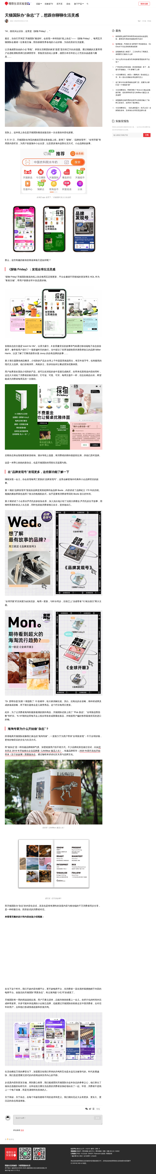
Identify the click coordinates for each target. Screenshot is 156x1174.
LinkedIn (94, 1156)
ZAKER (90, 1153)
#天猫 (144, 21)
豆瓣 (96, 1148)
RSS (78, 1153)
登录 (22, 1130)
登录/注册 (144, 3)
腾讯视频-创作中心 (88, 1151)
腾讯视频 (99, 1151)
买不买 (59, 3)
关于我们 (8, 1168)
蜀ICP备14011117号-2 (12, 1170)
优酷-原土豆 (110, 1151)
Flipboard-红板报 (99, 1153)
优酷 (104, 1151)
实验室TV (49, 3)
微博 (92, 1148)
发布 (97, 1118)
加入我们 (80, 1156)
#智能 (149, 21)
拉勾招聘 (87, 1156)
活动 (68, 3)
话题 (38, 3)
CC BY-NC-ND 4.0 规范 (78, 1163)
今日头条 (84, 1153)
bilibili (117, 1151)
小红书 (87, 1148)
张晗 (11, 21)
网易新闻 (109, 1153)
